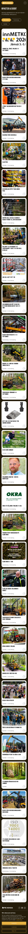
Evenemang (16, 20)
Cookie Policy (19, 919)
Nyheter (5, 24)
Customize (14, 927)
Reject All (14, 931)
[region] (14, 922)
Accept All (14, 923)
